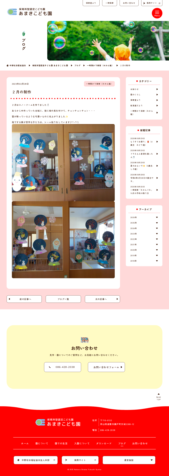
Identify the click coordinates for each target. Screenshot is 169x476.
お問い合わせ (129, 3)
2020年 (133, 250)
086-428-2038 (65, 367)
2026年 (133, 217)
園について (41, 443)
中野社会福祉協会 (18, 65)
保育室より (91, 3)
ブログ (77, 65)
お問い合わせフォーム (106, 367)
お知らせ (134, 89)
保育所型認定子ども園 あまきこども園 (50, 65)
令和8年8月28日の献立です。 (142, 177)
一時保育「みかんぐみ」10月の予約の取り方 (141, 189)
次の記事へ (101, 299)
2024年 (133, 228)
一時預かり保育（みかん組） (100, 65)
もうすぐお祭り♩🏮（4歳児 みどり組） (141, 141)
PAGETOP (158, 398)
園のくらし (135, 94)
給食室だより (136, 105)
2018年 (133, 260)
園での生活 (61, 443)
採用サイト (152, 3)
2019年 (133, 255)
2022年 (133, 239)
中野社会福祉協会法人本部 (36, 460)
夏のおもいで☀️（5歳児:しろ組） (141, 165)
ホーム (25, 443)
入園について (82, 443)
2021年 (133, 244)
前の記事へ (25, 299)
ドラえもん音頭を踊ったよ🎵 (141, 153)
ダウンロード (104, 443)
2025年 (133, 222)
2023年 (133, 233)
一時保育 (109, 3)
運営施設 (128, 460)
